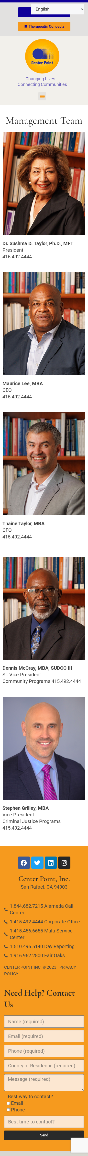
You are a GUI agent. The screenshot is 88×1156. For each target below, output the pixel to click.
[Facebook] (24, 863)
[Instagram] (64, 863)
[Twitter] (37, 863)
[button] (42, 96)
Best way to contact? (28, 1096)
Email (17, 1103)
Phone (18, 1110)
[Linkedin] (51, 863)
